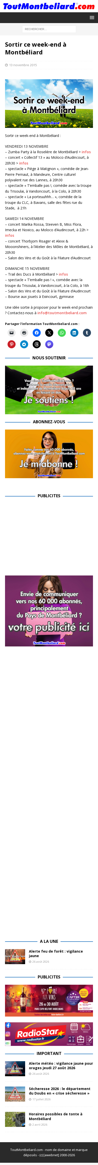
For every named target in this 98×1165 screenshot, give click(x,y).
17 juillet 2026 (41, 1099)
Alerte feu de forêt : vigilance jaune (56, 953)
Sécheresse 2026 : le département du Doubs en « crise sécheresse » (59, 1091)
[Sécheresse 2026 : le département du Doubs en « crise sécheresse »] (15, 1094)
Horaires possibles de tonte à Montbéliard (55, 1116)
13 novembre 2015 (23, 65)
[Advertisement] (47, 539)
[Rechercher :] (49, 28)
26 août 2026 (40, 961)
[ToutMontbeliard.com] (49, 9)
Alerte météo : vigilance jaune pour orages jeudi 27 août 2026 (61, 1065)
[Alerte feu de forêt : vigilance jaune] (15, 956)
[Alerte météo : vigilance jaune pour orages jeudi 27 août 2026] (15, 1068)
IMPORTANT (49, 1053)
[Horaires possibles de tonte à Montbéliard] (15, 1119)
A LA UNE (49, 941)
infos (86, 151)
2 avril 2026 (39, 1124)
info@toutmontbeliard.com (62, 312)
